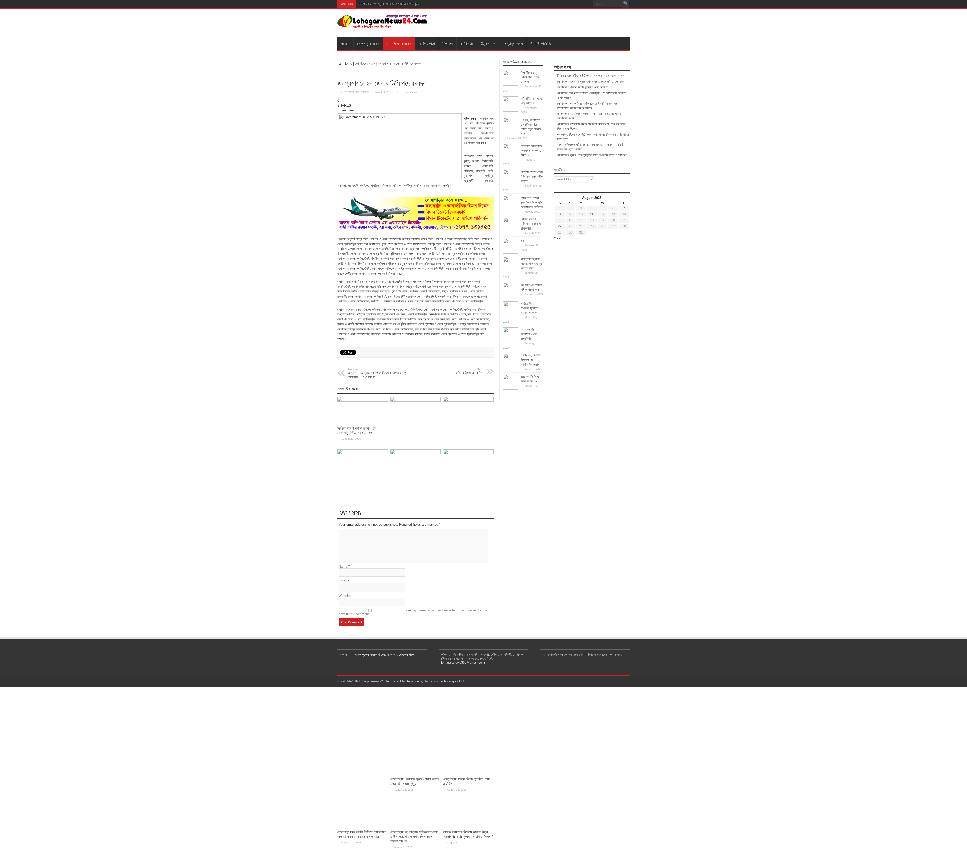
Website (345, 596)
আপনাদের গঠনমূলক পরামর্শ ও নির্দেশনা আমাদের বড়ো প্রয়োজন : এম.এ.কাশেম (377, 373)
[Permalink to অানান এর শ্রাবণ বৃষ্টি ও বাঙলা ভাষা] (510, 297)
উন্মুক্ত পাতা (488, 43)
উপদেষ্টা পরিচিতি (540, 43)
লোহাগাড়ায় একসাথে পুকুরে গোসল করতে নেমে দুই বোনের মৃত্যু (590, 81)
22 (559, 226)
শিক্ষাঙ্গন (447, 43)
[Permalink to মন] (510, 252)
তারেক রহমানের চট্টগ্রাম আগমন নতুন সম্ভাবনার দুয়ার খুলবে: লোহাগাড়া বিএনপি (468, 834)
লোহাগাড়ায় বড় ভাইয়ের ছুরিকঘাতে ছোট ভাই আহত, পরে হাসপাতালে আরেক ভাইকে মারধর (414, 836)
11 (591, 214)
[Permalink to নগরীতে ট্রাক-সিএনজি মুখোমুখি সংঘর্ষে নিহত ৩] (510, 315)
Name (343, 566)
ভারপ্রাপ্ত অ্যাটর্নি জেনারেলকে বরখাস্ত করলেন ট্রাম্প (531, 263)
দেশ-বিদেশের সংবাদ (398, 43)
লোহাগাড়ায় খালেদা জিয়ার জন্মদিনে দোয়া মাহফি (380, 4)
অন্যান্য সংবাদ (513, 43)
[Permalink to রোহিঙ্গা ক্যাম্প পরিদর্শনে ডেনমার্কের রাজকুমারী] (510, 231)
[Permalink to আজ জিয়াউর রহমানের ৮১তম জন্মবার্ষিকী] (510, 341)
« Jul (557, 237)
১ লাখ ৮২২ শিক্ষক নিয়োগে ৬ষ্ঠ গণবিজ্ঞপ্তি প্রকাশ (530, 359)
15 (559, 220)
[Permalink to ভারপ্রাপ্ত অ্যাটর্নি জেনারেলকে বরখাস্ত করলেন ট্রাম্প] (510, 271)
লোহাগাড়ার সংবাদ (368, 43)
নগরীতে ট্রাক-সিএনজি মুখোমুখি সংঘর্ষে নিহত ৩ (529, 308)
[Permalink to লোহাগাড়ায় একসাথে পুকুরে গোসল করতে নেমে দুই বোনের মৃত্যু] (415, 400)
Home (347, 64)
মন (522, 241)
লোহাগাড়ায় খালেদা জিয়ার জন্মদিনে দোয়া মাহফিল (582, 87)
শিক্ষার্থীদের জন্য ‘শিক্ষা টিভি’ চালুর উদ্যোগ (530, 77)
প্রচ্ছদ (345, 43)
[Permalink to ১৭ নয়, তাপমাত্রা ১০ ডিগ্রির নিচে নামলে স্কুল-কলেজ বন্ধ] (510, 132)
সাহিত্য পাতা (427, 43)
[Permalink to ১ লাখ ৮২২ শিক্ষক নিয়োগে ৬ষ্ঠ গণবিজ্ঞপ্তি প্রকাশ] (510, 367)
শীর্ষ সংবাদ (365, 92)
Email (343, 581)
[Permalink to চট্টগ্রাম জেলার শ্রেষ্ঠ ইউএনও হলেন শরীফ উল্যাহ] (510, 184)
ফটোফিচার (466, 43)
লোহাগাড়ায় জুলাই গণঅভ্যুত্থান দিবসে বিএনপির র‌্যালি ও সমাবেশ (592, 155)
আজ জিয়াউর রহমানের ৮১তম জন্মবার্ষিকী (529, 334)
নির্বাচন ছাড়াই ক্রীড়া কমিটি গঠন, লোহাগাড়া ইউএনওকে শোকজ (357, 430)
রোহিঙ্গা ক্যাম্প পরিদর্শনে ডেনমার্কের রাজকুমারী (531, 223)
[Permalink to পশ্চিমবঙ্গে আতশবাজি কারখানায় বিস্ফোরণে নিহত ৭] (510, 158)
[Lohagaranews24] (382, 24)
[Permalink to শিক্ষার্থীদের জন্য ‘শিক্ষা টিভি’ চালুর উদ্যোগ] (510, 84)
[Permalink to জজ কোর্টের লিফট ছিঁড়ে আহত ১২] (510, 388)
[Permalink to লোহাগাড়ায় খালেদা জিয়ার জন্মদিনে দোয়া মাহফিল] (468, 400)
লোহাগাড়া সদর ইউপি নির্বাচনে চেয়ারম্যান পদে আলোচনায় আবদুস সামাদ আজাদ (361, 834)
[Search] (626, 4)
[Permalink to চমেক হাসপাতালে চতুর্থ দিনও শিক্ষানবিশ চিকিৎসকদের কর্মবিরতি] (510, 210)
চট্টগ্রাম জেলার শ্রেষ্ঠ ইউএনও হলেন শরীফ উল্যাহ (532, 176)
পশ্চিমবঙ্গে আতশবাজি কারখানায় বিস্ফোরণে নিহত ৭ (531, 150)
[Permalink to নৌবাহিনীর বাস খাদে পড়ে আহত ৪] (510, 110)
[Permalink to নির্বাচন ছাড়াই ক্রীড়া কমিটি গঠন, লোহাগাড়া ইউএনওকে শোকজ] (362, 400)
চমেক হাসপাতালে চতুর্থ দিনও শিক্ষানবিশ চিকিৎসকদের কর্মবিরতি (532, 202)
